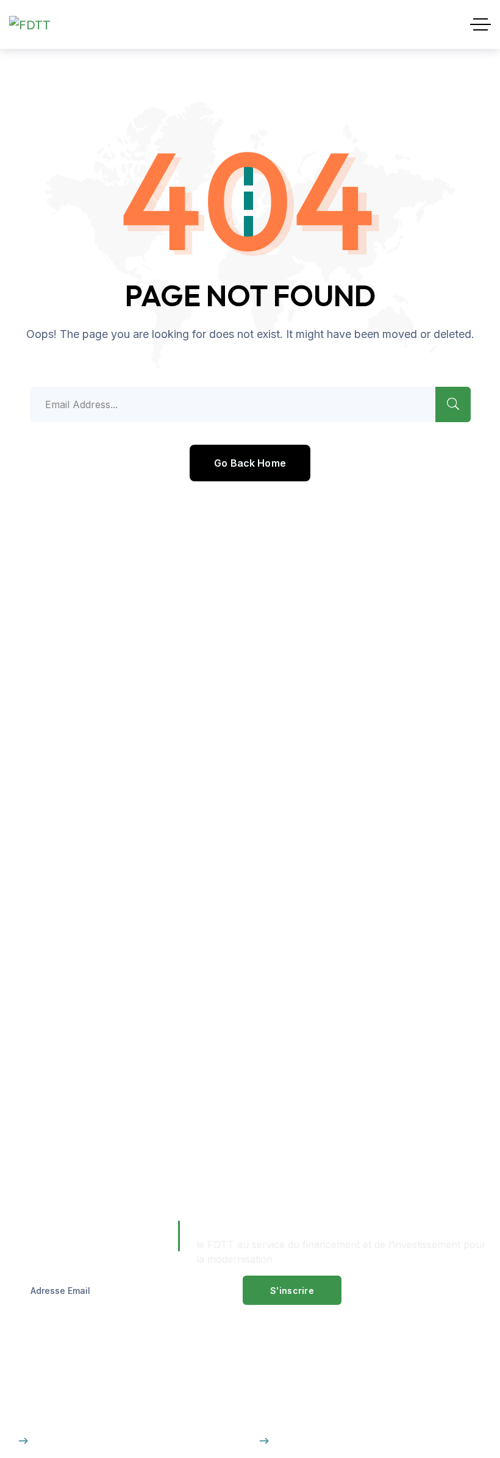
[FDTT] (30, 24)
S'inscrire (292, 1290)
